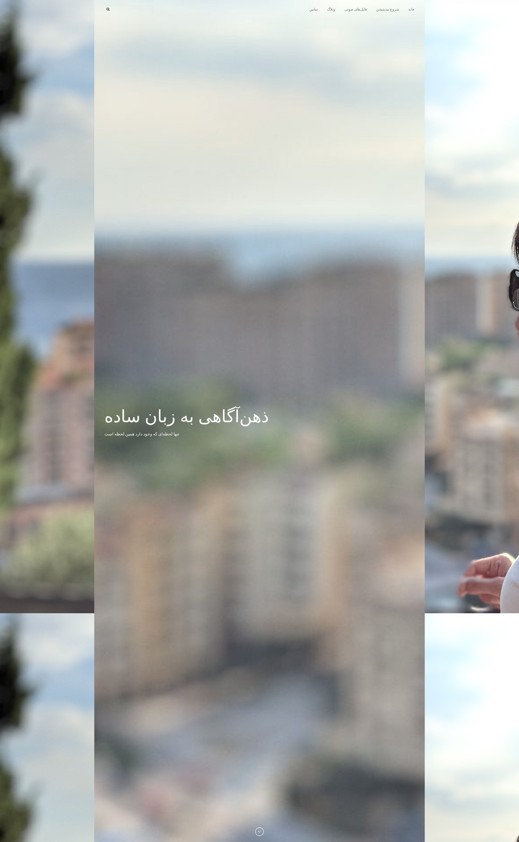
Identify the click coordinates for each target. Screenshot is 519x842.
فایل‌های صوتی (355, 9)
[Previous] (259, 831)
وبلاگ (331, 9)
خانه (411, 9)
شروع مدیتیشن (387, 9)
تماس (313, 9)
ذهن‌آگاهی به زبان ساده (186, 415)
